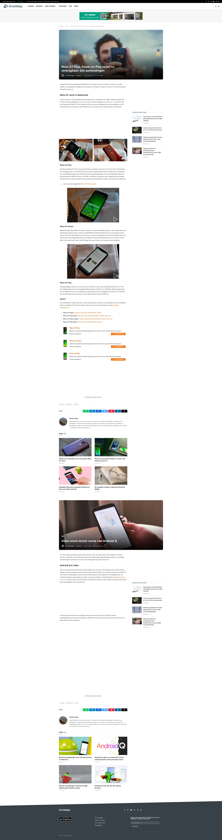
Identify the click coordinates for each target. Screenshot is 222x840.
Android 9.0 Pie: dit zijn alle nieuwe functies (108, 787)
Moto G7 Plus (74, 328)
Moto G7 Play (74, 354)
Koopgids (63, 6)
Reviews (39, 6)
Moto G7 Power (75, 341)
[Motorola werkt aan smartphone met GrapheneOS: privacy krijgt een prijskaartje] (137, 150)
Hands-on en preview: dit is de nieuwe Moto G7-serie (75, 460)
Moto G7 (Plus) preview (88, 184)
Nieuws (31, 6)
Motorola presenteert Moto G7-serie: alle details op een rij (110, 460)
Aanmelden (135, 826)
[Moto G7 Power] (65, 346)
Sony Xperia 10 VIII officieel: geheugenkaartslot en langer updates (153, 118)
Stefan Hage (71, 75)
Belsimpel (84, 313)
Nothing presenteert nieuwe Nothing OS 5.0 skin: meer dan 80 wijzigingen (152, 139)
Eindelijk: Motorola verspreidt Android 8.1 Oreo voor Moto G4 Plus (74, 488)
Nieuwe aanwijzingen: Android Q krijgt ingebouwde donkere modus (73, 787)
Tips (70, 6)
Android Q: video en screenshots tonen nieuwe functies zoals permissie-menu (109, 758)
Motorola (69, 404)
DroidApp (61, 26)
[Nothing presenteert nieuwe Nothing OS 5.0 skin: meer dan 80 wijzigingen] (137, 139)
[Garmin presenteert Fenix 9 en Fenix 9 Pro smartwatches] (137, 130)
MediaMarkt (92, 313)
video (76, 703)
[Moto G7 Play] (65, 359)
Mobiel (99, 313)
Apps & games (50, 6)
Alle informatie (118, 334)
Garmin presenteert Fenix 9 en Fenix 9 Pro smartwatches (43, 1)
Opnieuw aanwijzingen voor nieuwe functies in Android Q (75, 758)
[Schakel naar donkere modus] (216, 6)
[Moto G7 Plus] (65, 334)
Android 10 (70, 703)
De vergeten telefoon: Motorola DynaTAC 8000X (110, 488)
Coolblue (77, 313)
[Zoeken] (218, 6)
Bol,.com (109, 319)
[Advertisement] (93, 123)
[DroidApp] (13, 6)
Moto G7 (111, 102)
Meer (76, 6)
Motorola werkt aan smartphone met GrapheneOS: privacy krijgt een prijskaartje (152, 151)
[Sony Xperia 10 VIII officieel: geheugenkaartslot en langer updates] (137, 119)
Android (62, 703)
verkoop (76, 404)
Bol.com (108, 316)
